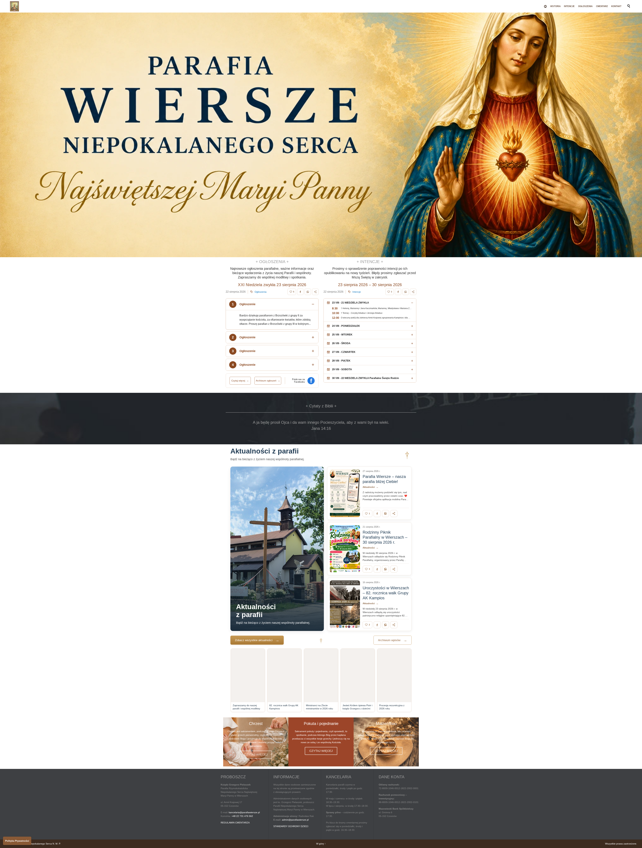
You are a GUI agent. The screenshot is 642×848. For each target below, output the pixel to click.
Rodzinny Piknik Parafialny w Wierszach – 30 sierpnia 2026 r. (385, 537)
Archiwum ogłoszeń (268, 380)
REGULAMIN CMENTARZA (235, 822)
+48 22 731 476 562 (242, 816)
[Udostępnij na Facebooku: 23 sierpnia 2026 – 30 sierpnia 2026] (398, 292)
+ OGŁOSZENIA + (272, 261)
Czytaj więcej (240, 380)
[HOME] (545, 6)
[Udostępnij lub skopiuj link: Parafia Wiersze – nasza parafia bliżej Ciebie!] (393, 513)
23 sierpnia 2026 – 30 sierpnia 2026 (370, 284)
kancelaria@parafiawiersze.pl (244, 812)
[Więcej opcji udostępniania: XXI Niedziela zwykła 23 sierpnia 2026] (315, 292)
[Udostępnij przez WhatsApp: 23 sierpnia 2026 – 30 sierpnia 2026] (405, 292)
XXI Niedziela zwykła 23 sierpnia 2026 (272, 284)
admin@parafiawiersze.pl (295, 819)
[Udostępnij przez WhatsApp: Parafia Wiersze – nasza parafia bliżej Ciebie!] (385, 513)
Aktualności (371, 487)
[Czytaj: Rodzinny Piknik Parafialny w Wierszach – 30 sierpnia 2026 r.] (345, 549)
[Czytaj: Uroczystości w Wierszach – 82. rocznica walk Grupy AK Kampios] (345, 604)
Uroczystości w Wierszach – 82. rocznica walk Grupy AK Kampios (386, 593)
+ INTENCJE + (370, 261)
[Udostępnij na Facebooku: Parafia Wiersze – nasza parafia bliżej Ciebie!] (377, 513)
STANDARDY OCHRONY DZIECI (290, 826)
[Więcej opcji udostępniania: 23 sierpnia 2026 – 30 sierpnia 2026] (413, 292)
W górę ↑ (321, 843)
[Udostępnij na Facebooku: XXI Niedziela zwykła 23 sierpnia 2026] (300, 292)
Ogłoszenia (260, 291)
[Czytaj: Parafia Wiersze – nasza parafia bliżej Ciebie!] (345, 493)
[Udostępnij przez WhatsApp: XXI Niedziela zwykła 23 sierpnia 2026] (308, 292)
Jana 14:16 (321, 428)
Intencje (356, 291)
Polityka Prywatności (17, 840)
